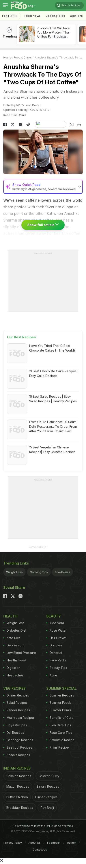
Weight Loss (14, 572)
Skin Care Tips (60, 725)
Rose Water (58, 630)
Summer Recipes (62, 695)
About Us (34, 842)
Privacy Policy (13, 842)
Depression (15, 645)
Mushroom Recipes (21, 717)
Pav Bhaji (47, 807)
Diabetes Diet (16, 630)
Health (10, 616)
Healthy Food (16, 660)
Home (7, 57)
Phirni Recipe (59, 747)
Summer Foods (60, 702)
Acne (53, 675)
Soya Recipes (17, 725)
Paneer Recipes (18, 710)
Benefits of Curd (61, 717)
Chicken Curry (49, 776)
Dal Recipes (15, 732)
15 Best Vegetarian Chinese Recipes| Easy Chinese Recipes (52, 449)
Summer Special (61, 688)
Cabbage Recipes (20, 740)
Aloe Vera (57, 623)
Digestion (13, 668)
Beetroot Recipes (19, 747)
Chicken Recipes (18, 776)
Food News (32, 15)
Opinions (76, 15)
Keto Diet (13, 638)
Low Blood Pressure (21, 653)
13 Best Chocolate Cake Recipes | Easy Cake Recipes (54, 373)
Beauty (53, 616)
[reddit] (28, 124)
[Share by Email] (71, 124)
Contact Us (40, 849)
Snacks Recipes (18, 755)
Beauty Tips (58, 668)
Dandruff (56, 653)
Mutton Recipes (17, 786)
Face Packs (58, 660)
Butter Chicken (17, 797)
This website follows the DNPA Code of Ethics (43, 826)
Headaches (15, 675)
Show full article (41, 225)
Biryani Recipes (48, 786)
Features (9, 16)
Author (71, 842)
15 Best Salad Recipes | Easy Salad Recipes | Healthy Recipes (53, 399)
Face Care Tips (61, 732)
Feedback (53, 842)
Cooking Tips (39, 572)
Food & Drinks (23, 57)
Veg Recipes (14, 688)
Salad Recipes (17, 702)
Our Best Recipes (21, 337)
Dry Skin (56, 645)
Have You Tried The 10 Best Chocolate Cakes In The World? (52, 348)
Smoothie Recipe (62, 740)
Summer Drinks (60, 710)
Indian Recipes (17, 768)
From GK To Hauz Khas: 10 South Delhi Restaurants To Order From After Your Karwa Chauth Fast (53, 426)
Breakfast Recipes (19, 807)
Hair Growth (58, 638)
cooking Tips (55, 15)
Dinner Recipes (18, 695)
